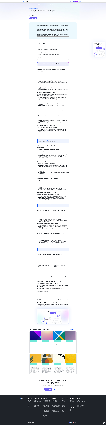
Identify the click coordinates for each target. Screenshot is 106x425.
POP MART (63, 402)
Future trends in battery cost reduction (44, 51)
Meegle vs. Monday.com (37, 401)
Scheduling (30, 407)
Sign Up (71, 409)
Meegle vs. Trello (36, 406)
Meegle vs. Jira (36, 400)
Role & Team (30, 401)
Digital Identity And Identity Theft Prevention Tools (49, 248)
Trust (78, 400)
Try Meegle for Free (33, 18)
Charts (29, 406)
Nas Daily (63, 401)
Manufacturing (54, 410)
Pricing (52, 1)
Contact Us (80, 1)
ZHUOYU (63, 407)
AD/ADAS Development (46, 400)
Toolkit (29, 405)
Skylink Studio (64, 406)
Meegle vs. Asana (36, 405)
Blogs (71, 400)
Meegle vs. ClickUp (36, 402)
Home (30, 4)
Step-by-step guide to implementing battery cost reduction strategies (48, 54)
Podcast (71, 402)
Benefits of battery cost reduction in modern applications (46, 47)
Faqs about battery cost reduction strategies (45, 57)
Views (29, 402)
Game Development (46, 402)
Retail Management (46, 406)
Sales (44, 417)
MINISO (63, 400)
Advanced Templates (55, 412)
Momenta (63, 410)
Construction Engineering (55, 406)
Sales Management (46, 405)
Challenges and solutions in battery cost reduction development (47, 49)
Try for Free (53, 313)
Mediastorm (63, 405)
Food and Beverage (46, 407)
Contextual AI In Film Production (46, 204)
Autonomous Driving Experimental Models (48, 140)
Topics (34, 4)
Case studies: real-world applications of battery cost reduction (47, 52)
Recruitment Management (55, 411)
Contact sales (99, 48)
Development (45, 415)
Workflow (29, 400)
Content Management (55, 407)
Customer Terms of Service (81, 401)
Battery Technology (39, 4)
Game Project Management (56, 405)
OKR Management (46, 411)
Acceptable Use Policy (80, 405)
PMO (44, 412)
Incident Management (46, 410)
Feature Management (55, 402)
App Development (54, 401)
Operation (44, 416)
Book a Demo (57, 389)
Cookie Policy (79, 406)
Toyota (63, 411)
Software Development (46, 401)
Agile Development (54, 400)
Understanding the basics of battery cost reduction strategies (47, 46)
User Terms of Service (80, 402)
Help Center (72, 401)
